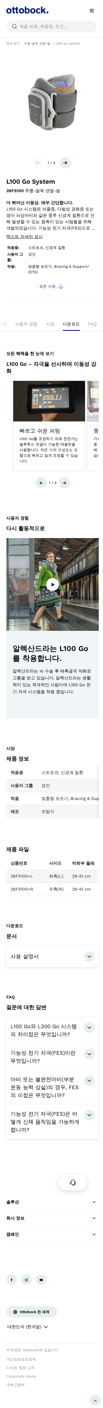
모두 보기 (13, 43)
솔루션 (12, 1201)
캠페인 (12, 1234)
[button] (41, 482)
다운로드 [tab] (71, 324)
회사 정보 (15, 1218)
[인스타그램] (26, 1279)
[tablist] (51, 325)
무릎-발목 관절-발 (37, 43)
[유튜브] (41, 1279)
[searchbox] (51, 26)
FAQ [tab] (92, 324)
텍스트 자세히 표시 (24, 236)
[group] (49, 426)
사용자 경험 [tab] (26, 324)
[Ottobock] (27, 11)
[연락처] (73, 1182)
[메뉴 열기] (92, 10)
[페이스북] (11, 1279)
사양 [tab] (50, 324)
